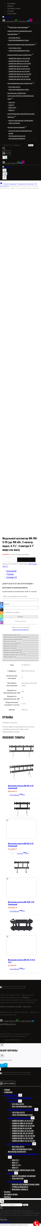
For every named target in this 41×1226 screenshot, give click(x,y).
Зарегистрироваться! (20, 630)
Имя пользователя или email (15, 596)
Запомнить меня (12, 612)
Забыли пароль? (20, 621)
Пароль (6, 604)
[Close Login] (2, 1044)
